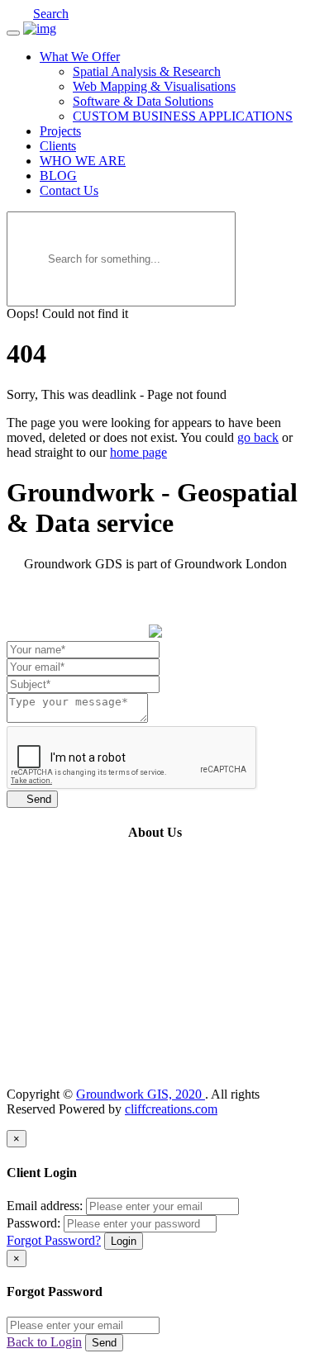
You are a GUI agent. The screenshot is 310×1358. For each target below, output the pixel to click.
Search (51, 14)
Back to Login (44, 1342)
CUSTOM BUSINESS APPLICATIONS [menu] (183, 116)
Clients (58, 146)
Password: (33, 1223)
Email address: (45, 1206)
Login (123, 1241)
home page (138, 452)
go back (258, 437)
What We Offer (80, 57)
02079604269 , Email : (112, 1066)
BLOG (58, 176)
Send (32, 799)
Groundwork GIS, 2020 (140, 1094)
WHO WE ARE (83, 161)
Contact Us (69, 190)
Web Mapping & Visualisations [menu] (154, 86)
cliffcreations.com (171, 1109)
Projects (60, 131)
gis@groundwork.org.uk (238, 1066)
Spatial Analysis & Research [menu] (147, 71)
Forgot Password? (54, 1240)
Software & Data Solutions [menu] (143, 101)
